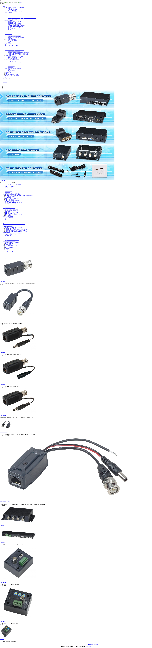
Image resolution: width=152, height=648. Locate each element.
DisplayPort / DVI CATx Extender (14, 31)
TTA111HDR (3, 621)
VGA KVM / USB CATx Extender (14, 35)
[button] (2, 180)
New (6, 73)
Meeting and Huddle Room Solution (12, 75)
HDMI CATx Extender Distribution (14, 23)
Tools (9, 42)
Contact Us (5, 82)
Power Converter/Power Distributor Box (15, 64)
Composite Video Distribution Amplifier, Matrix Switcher (18, 52)
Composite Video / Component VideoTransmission (14, 50)
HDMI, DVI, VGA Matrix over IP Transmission (14, 17)
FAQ (4, 79)
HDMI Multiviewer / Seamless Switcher (15, 27)
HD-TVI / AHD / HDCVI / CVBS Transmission (14, 7)
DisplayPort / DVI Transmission (11, 30)
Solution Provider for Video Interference (12, 59)
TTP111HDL (3, 320)
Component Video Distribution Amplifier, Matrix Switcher (18, 54)
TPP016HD (2, 542)
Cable (9, 69)
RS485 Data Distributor (12, 58)
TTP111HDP (3, 352)
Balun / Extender (11, 8)
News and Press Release (7, 78)
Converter (9, 41)
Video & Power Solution (12, 9)
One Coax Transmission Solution (11, 74)
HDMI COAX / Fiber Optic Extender (15, 21)
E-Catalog (5, 77)
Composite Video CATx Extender (14, 51)
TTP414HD (2, 525)
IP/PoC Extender (11, 13)
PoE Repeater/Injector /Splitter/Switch (15, 15)
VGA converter (10, 38)
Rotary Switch (8, 72)
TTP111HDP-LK (3, 432)
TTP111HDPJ (3, 384)
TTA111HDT (3, 582)
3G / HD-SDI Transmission (10, 39)
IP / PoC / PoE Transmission (10, 12)
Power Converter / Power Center (11, 63)
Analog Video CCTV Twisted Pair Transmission (17, 11)
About (4, 80)
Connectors (10, 71)
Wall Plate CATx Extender (10, 47)
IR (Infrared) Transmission (10, 49)
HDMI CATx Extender (12, 22)
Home (4, 5)
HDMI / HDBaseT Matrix (12, 28)
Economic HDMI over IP (12, 19)
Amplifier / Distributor (12, 10)
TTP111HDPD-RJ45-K (5, 501)
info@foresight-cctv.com (93, 644)
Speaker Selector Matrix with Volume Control (13, 45)
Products (4, 6)
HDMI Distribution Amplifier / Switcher (15, 26)
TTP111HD (2, 281)
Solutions (4, 76)
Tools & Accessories (11, 70)
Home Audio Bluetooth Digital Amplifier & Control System (16, 46)
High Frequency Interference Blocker (15, 62)
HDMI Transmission (9, 20)
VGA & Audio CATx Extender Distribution (16, 37)
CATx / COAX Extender (12, 40)
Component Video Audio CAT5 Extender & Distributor (18, 53)
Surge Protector (8, 43)
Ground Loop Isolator (12, 60)
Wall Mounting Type (11, 66)
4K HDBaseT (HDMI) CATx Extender (15, 24)
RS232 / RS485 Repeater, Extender (14, 57)
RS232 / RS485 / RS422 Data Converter (15, 56)
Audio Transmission (9, 44)
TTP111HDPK (3, 415)
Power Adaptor (10, 67)
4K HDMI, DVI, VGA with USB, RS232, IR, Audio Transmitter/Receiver (22, 18)
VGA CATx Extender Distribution (14, 36)
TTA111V (2, 639)
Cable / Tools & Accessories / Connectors (13, 68)
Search (13, 182)
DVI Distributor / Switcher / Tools (14, 33)
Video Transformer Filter (12, 61)
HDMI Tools (10, 29)
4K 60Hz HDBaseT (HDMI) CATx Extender (16, 25)
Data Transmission (8, 55)
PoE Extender (10, 14)
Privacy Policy (88, 646)
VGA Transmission (8, 34)
